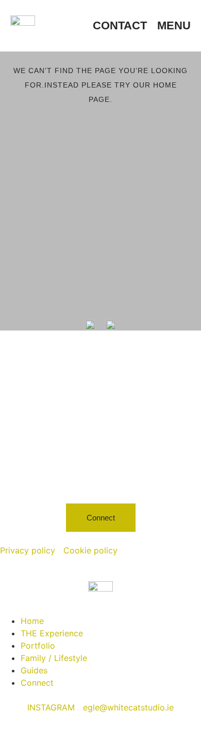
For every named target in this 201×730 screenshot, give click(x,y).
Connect (37, 682)
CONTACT (120, 25)
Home (32, 621)
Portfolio (38, 645)
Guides (34, 670)
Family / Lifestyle (54, 658)
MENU (174, 25)
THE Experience (52, 633)
